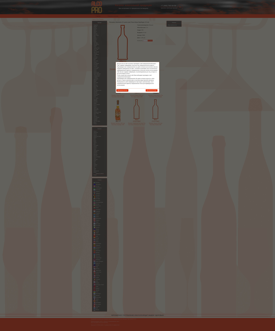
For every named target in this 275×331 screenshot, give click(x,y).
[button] (122, 90)
